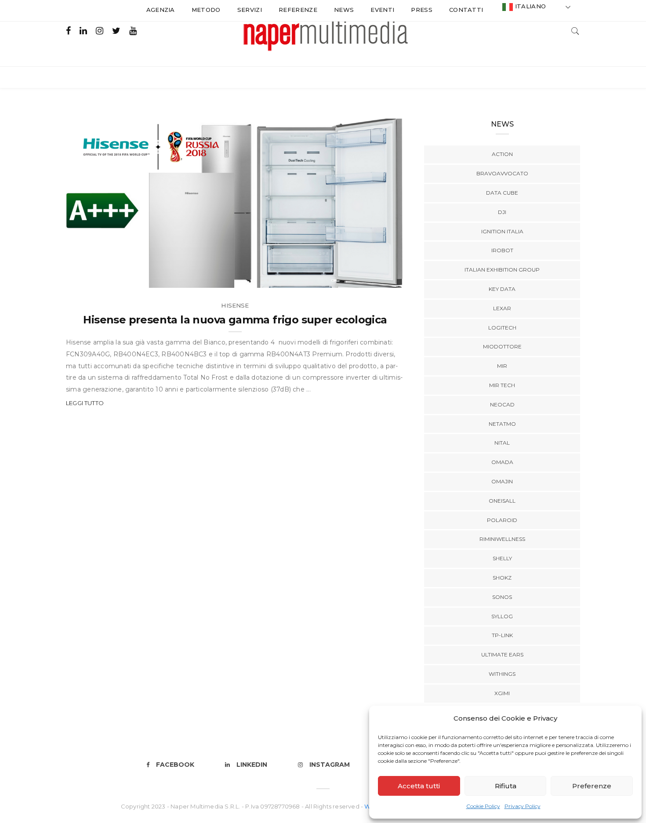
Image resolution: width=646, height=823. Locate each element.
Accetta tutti (419, 786)
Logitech (502, 327)
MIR (502, 366)
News (344, 9)
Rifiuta (505, 786)
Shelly (502, 558)
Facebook (175, 765)
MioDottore (502, 346)
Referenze (298, 9)
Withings (502, 674)
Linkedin (251, 765)
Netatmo (502, 424)
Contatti (466, 9)
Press (421, 9)
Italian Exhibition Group (502, 269)
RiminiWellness (502, 539)
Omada (502, 462)
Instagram (329, 765)
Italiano (529, 6)
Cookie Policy (483, 806)
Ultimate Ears (502, 654)
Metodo (206, 9)
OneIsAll (502, 500)
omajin (502, 481)
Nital (502, 442)
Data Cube (502, 192)
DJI (502, 212)
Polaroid (502, 520)
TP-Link (502, 635)
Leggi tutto (85, 402)
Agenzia (160, 9)
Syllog (502, 616)
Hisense (235, 305)
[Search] (575, 30)
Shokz (502, 577)
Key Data (502, 289)
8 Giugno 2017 (371, 278)
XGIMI (502, 693)
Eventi (382, 9)
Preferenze (591, 786)
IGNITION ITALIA (502, 231)
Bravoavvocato (502, 173)
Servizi (249, 9)
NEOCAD (502, 404)
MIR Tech (502, 385)
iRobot (502, 250)
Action (502, 154)
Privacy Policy (522, 806)
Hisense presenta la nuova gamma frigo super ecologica (235, 319)
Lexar (502, 308)
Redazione (102, 278)
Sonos (502, 597)
